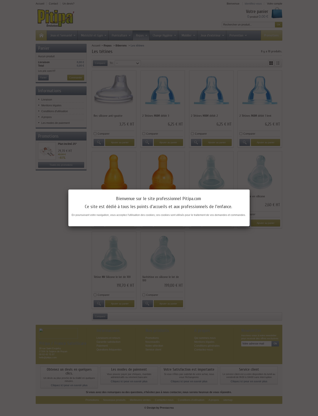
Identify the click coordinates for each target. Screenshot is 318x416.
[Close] (250, 189)
